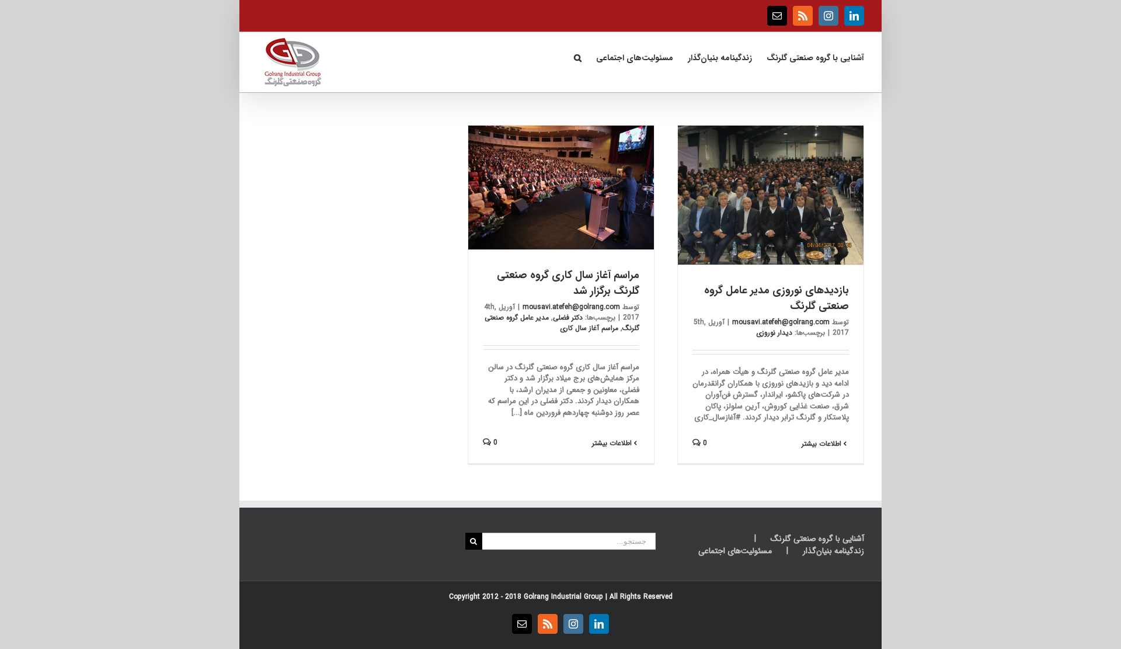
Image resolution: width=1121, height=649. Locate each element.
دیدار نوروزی (774, 332)
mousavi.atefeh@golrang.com (781, 322)
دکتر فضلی (568, 317)
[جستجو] (577, 56)
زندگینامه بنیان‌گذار (833, 551)
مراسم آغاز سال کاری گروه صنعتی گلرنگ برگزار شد (568, 283)
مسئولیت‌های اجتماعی (735, 551)
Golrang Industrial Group (563, 596)
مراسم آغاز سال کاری (589, 328)
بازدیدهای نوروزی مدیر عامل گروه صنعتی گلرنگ (776, 298)
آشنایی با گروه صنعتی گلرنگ (817, 539)
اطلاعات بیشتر (823, 443)
